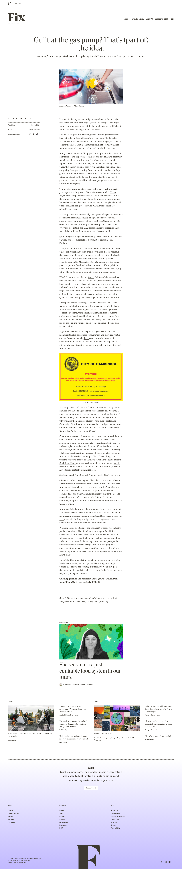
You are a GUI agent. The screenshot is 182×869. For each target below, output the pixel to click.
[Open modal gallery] (91, 376)
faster (91, 277)
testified (82, 173)
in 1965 (63, 456)
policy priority (105, 345)
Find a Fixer (138, 19)
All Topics (11, 822)
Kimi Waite (63, 742)
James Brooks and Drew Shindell (19, 119)
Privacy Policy (21, 862)
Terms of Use (12, 862)
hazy (86, 338)
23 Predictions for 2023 (103, 733)
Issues (127, 19)
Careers (62, 819)
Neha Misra (12, 740)
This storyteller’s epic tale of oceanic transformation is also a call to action (158, 724)
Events (113, 825)
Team (61, 813)
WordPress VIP (25, 860)
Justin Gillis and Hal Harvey (69, 715)
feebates (91, 319)
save (62, 519)
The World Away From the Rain (158, 736)
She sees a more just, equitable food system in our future (90, 670)
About (61, 810)
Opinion (11, 819)
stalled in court (70, 202)
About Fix (114, 810)
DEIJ (61, 828)
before (78, 319)
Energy (10, 810)
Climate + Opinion (34, 129)
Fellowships (63, 822)
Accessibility (115, 828)
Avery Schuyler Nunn (118, 738)
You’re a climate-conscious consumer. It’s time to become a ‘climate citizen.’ (72, 709)
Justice (10, 816)
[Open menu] (172, 19)
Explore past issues (117, 816)
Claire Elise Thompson (71, 684)
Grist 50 (149, 19)
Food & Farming (86, 684)
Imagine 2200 (161, 19)
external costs (83, 167)
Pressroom (63, 825)
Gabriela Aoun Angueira (102, 738)
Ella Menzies (149, 739)
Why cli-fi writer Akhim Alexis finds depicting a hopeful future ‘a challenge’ (158, 709)
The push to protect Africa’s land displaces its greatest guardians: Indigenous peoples (73, 724)
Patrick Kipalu (64, 730)
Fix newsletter (116, 813)
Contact (62, 816)
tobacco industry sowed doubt (74, 538)
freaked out (80, 417)
